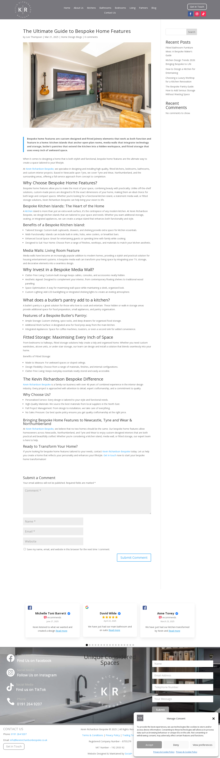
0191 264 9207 (29, 703)
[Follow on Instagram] (197, 13)
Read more (61, 630)
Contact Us (110, 13)
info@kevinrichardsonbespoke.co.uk (28, 740)
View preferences (202, 744)
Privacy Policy (113, 735)
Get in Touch (197, 6)
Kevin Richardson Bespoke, (39, 168)
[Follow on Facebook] (190, 13)
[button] (213, 718)
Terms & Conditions (92, 735)
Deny (176, 744)
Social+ (128, 753)
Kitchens (91, 8)
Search (191, 31)
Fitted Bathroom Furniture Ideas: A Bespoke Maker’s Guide (179, 51)
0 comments (91, 36)
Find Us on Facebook (34, 660)
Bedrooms (120, 8)
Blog (153, 8)
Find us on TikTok (31, 689)
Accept (149, 744)
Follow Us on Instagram (37, 674)
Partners (143, 8)
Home (67, 8)
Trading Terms (130, 735)
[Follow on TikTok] (203, 13)
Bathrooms (105, 8)
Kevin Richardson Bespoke (37, 384)
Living (132, 8)
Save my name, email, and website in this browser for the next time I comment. (68, 549)
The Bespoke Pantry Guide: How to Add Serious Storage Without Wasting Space (180, 90)
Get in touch (110, 455)
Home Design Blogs (71, 36)
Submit (160, 709)
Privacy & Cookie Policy (163, 752)
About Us (78, 8)
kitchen (29, 211)
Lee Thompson (34, 36)
